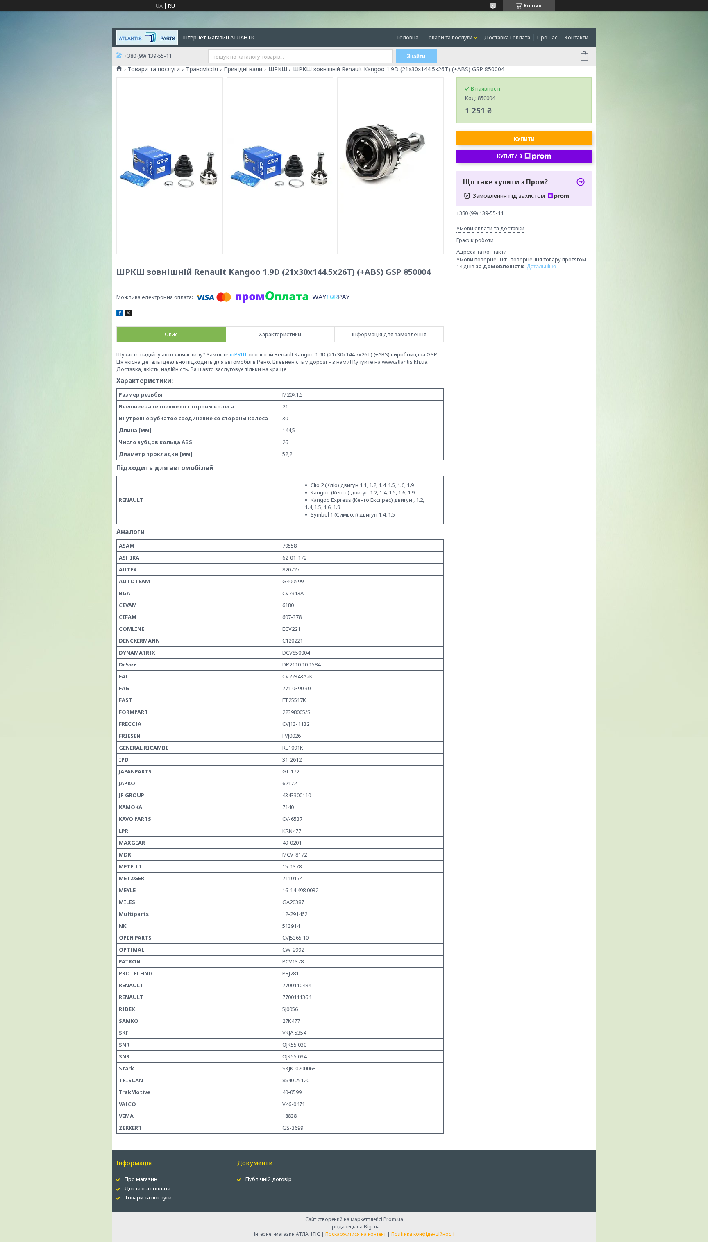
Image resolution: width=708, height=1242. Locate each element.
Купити (524, 139)
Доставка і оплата (507, 37)
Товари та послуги (448, 37)
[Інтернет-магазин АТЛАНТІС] (147, 37)
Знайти (416, 56)
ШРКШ (277, 69)
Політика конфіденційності (422, 1234)
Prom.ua (393, 1219)
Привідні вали (243, 69)
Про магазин (141, 1179)
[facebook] (119, 314)
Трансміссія (202, 69)
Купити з (509, 156)
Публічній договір (268, 1179)
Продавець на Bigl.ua (354, 1226)
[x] (128, 314)
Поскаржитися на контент (355, 1234)
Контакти (576, 37)
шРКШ (238, 354)
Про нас (547, 37)
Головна (407, 37)
